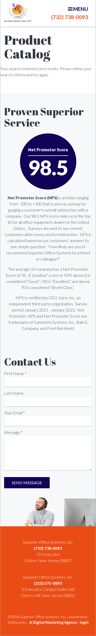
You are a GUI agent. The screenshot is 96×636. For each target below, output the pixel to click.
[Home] (17, 12)
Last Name (14, 393)
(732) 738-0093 (69, 17)
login (84, 622)
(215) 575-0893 (48, 583)
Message (12, 432)
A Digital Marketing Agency (53, 622)
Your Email (13, 412)
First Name (14, 373)
